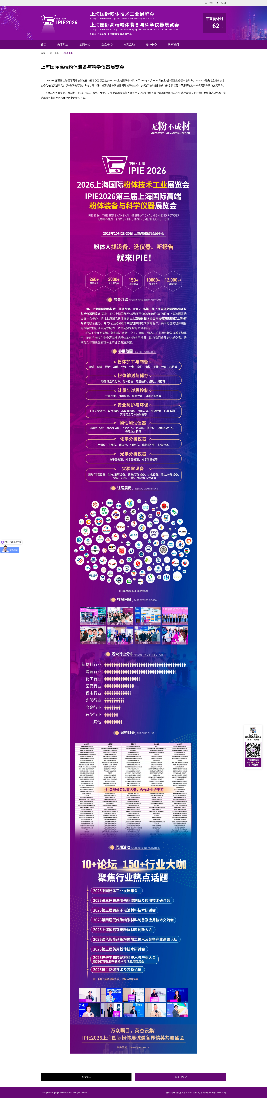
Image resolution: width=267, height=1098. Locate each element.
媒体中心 (151, 44)
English (223, 3)
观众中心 (107, 44)
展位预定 (86, 1077)
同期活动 (129, 44)
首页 (43, 44)
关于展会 (62, 44)
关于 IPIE (54, 53)
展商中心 (85, 44)
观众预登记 (181, 1077)
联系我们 (173, 44)
